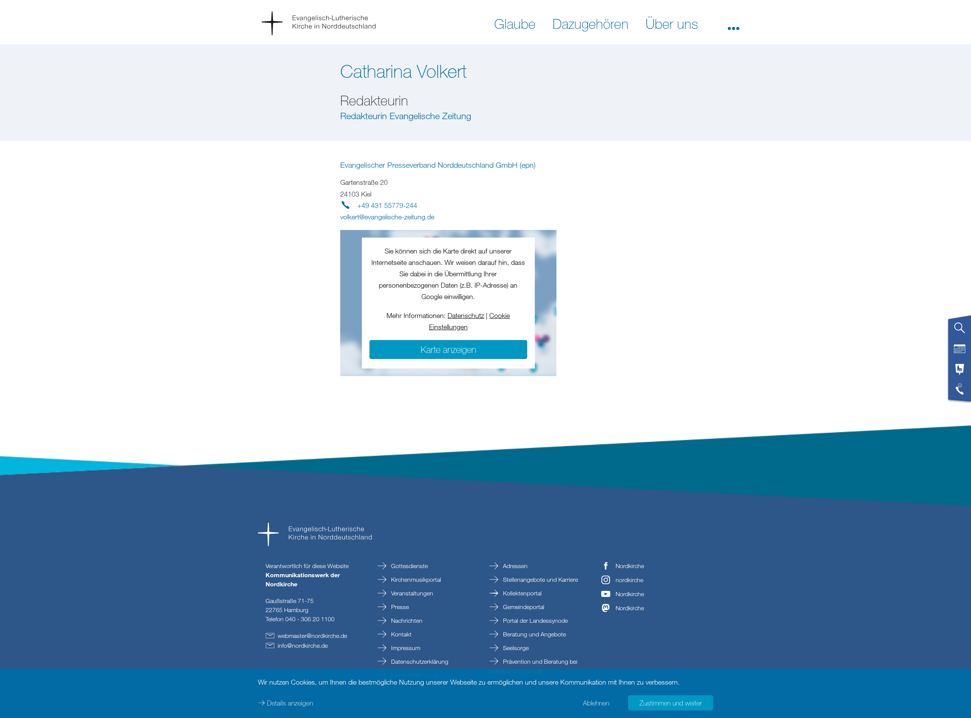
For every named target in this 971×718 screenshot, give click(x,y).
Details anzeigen (290, 703)
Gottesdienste (409, 565)
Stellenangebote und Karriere (539, 579)
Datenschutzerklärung (419, 661)
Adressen (514, 565)
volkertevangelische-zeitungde (387, 217)
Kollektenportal (521, 593)
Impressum (405, 647)
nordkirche (629, 579)
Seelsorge (515, 647)
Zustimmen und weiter (670, 703)
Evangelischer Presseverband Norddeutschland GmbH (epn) (438, 165)
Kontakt (401, 634)
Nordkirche (630, 565)
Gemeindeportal (522, 606)
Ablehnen (596, 703)
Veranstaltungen (411, 593)
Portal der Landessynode (534, 620)
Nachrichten (406, 620)
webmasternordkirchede (312, 635)
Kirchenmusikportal (415, 579)
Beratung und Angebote (533, 634)
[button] (733, 23)
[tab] (959, 331)
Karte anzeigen (448, 349)
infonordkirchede (303, 645)
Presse (399, 606)
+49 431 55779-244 (387, 205)
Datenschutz (466, 315)
